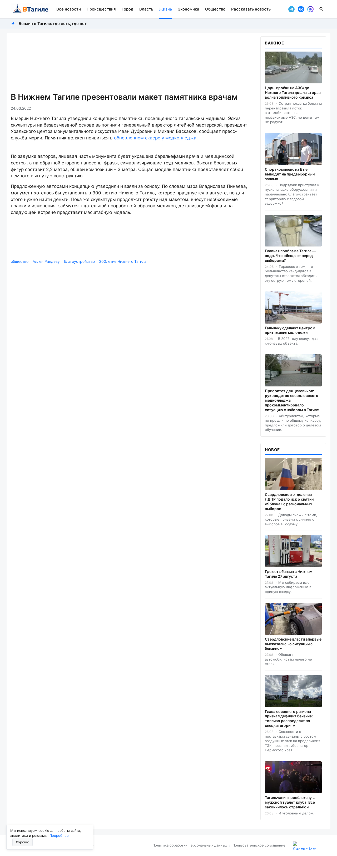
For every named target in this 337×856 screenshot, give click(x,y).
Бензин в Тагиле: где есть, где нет (53, 23)
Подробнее (59, 835)
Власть (146, 9)
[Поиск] (321, 9)
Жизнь (165, 9)
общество (19, 261)
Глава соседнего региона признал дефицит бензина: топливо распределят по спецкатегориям (289, 718)
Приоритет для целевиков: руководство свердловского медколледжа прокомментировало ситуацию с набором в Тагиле (292, 400)
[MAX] (310, 9)
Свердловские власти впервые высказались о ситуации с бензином (293, 644)
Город (127, 9)
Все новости (68, 9)
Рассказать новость (251, 9)
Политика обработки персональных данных (189, 845)
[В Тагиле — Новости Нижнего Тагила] (30, 9)
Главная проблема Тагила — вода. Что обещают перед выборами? (290, 256)
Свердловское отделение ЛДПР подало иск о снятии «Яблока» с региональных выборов (289, 501)
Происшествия (101, 9)
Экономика (188, 9)
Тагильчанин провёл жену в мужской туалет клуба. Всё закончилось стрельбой (290, 802)
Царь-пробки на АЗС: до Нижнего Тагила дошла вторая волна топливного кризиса (293, 92)
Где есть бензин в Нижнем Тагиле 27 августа (289, 573)
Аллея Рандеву (46, 261)
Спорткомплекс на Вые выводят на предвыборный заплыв (290, 174)
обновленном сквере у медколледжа (155, 137)
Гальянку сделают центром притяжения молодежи (290, 330)
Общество (215, 9)
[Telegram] (291, 9)
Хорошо (22, 842)
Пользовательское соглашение (258, 845)
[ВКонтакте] (301, 9)
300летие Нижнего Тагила (122, 261)
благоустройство (79, 261)
